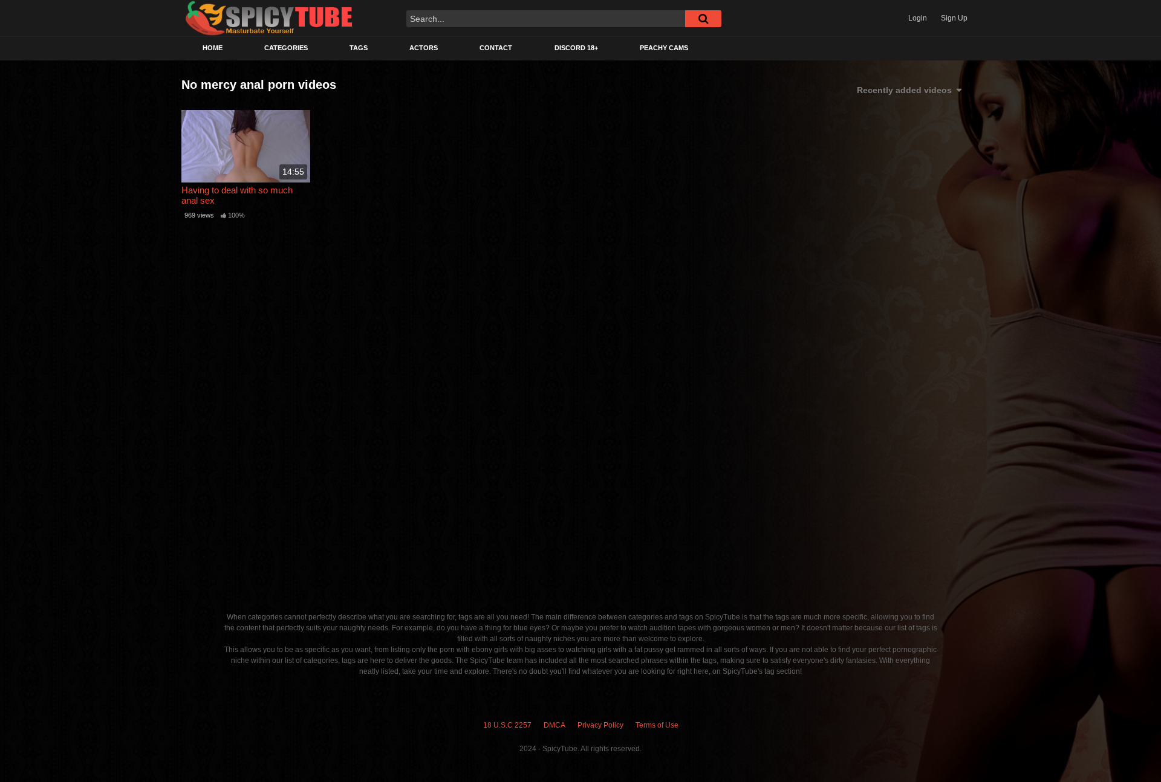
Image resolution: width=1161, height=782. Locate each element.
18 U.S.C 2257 (507, 725)
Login (917, 18)
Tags (359, 47)
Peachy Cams (664, 47)
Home (213, 47)
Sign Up (954, 18)
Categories (286, 47)
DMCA (554, 725)
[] (703, 18)
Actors (423, 47)
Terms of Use (657, 725)
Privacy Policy (600, 725)
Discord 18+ (576, 47)
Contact (496, 47)
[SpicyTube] (269, 18)
